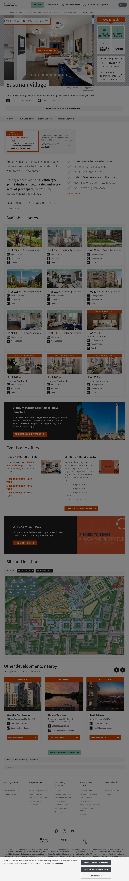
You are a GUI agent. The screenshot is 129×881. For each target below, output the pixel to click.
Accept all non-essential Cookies (96, 863)
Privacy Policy (57, 863)
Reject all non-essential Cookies (96, 869)
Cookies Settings (96, 876)
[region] (64, 869)
